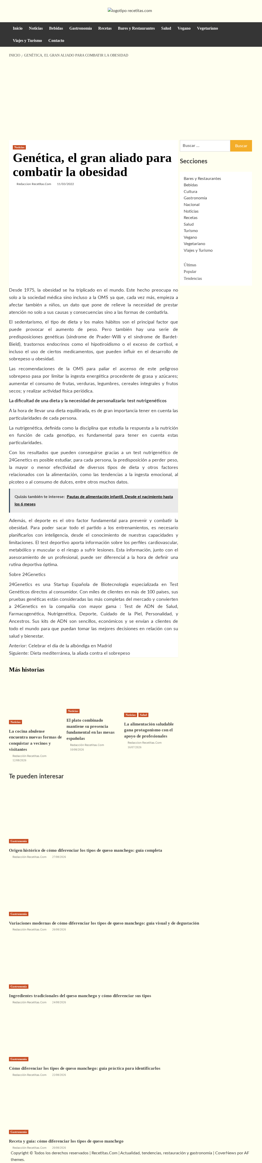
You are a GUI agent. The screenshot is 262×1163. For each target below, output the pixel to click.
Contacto (56, 40)
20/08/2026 (59, 1147)
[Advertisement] (131, 99)
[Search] (250, 28)
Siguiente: (69, 653)
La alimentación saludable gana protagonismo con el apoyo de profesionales (149, 730)
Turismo (191, 231)
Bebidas (56, 28)
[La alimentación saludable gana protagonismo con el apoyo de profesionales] (151, 693)
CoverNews (225, 1153)
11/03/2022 (65, 184)
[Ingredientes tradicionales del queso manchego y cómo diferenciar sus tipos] (47, 957)
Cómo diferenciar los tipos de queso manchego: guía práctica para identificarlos (84, 1068)
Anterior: (60, 646)
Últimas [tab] (190, 265)
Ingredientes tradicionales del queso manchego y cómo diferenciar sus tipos (80, 995)
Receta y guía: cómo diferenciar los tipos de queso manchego (66, 1141)
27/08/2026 (59, 856)
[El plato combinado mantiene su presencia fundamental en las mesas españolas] (93, 691)
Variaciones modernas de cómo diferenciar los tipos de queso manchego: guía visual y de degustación (104, 923)
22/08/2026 (59, 1074)
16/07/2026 (134, 747)
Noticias (36, 28)
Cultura (190, 192)
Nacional (192, 205)
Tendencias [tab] (193, 278)
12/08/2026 (19, 760)
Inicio (18, 28)
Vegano (184, 28)
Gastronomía (80, 28)
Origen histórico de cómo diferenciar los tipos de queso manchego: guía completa (85, 850)
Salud (166, 28)
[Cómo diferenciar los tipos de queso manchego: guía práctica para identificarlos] (47, 1030)
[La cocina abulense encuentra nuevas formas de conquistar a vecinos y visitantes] (36, 697)
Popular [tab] (190, 271)
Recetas (105, 28)
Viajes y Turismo (27, 40)
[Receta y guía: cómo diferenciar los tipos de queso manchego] (47, 1103)
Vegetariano (207, 28)
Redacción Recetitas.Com (30, 756)
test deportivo (54, 542)
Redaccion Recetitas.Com (34, 184)
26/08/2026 (59, 929)
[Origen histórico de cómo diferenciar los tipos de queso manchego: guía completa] (47, 812)
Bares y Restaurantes (136, 28)
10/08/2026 (77, 749)
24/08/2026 (59, 1002)
